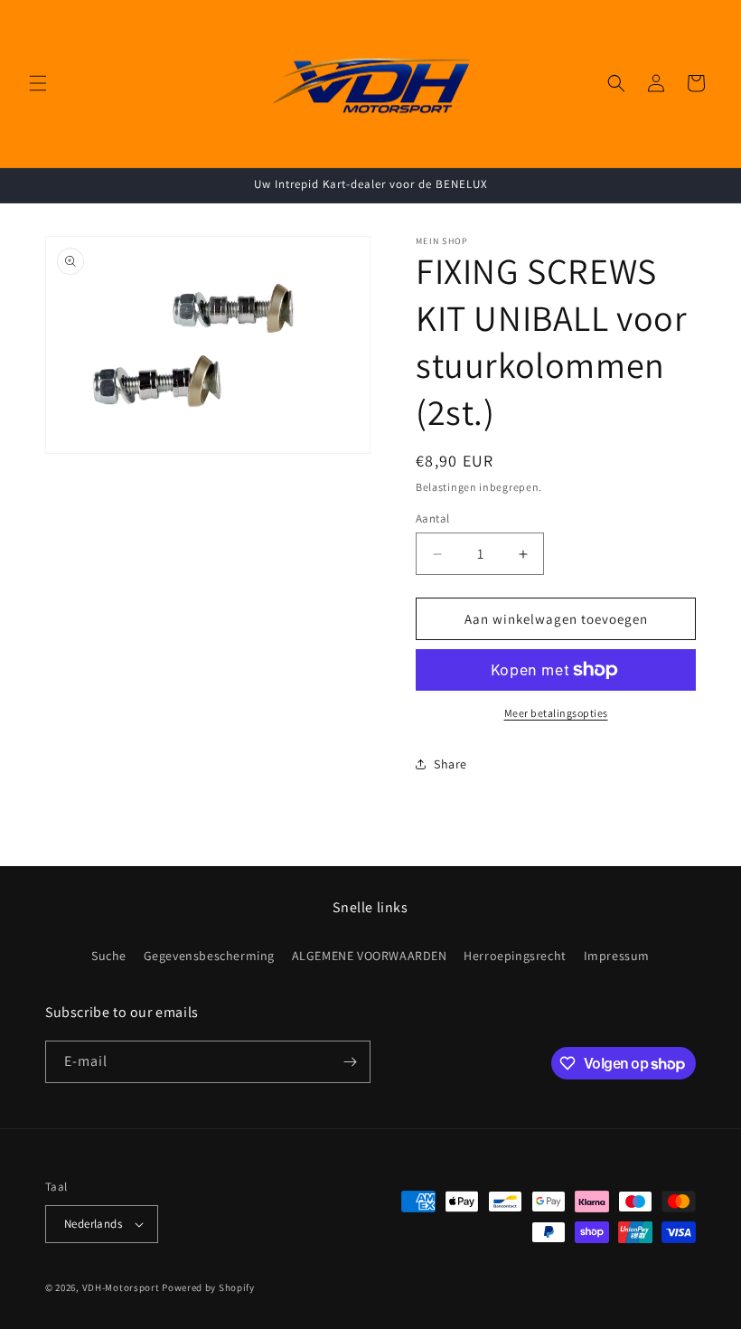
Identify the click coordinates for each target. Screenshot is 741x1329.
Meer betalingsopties (556, 713)
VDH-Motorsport (121, 1287)
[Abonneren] (350, 1062)
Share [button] (450, 764)
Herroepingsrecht (515, 955)
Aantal (432, 518)
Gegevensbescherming (209, 955)
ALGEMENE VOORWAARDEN (369, 955)
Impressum (617, 955)
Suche (109, 955)
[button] (38, 83)
